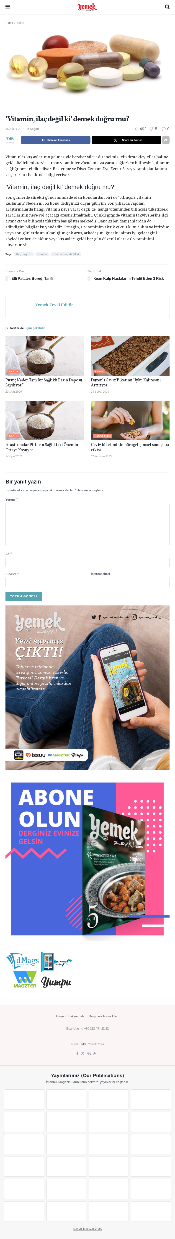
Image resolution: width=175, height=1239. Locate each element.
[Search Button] (167, 7)
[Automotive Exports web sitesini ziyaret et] (66, 1211)
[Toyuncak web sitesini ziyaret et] (24, 1189)
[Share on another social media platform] (166, 140)
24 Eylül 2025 (14, 456)
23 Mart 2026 (13, 391)
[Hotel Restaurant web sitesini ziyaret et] (66, 1122)
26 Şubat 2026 (100, 391)
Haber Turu (103, 436)
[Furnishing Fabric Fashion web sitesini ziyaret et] (151, 1167)
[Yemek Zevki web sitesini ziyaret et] (24, 1122)
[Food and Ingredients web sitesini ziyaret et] (109, 1122)
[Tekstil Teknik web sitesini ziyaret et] (66, 1144)
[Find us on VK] (89, 1053)
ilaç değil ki (24, 254)
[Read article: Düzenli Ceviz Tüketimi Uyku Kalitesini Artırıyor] (130, 356)
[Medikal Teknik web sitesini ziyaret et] (151, 1099)
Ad (9, 554)
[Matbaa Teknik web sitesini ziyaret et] (151, 1189)
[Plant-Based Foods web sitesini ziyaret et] (151, 1122)
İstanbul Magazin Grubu (87, 1228)
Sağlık (20, 22)
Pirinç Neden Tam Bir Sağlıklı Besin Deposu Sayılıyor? (43, 383)
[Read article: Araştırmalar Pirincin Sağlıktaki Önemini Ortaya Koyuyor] (44, 421)
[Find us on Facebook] (77, 1053)
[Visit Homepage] (87, 6)
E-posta (12, 574)
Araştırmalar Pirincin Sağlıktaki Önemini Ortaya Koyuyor (42, 447)
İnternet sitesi (100, 574)
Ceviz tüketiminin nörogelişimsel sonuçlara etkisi (130, 447)
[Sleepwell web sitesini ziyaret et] (151, 1144)
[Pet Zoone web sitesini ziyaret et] (151, 1211)
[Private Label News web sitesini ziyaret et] (66, 1099)
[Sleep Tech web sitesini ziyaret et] (24, 1167)
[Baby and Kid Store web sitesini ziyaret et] (66, 1189)
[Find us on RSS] (94, 1053)
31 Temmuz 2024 (101, 456)
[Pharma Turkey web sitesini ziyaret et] (109, 1099)
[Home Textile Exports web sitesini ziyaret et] (109, 1167)
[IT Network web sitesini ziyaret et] (109, 1189)
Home (9, 22)
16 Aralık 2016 (14, 129)
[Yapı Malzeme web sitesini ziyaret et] (24, 1211)
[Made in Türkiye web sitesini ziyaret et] (109, 1211)
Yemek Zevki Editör (54, 305)
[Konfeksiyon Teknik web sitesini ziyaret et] (109, 1144)
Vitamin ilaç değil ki (66, 254)
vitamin (42, 254)
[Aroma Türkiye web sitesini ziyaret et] (24, 1144)
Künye (59, 1016)
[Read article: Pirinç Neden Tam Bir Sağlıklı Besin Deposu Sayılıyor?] (44, 356)
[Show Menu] (7, 7)
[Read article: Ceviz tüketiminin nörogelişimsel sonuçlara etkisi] (130, 421)
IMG (83, 1044)
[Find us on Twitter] (83, 1053)
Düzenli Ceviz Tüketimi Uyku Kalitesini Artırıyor (126, 383)
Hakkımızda (76, 1016)
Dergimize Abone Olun (103, 1016)
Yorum (11, 499)
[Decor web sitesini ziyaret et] (66, 1167)
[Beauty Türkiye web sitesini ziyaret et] (24, 1099)
